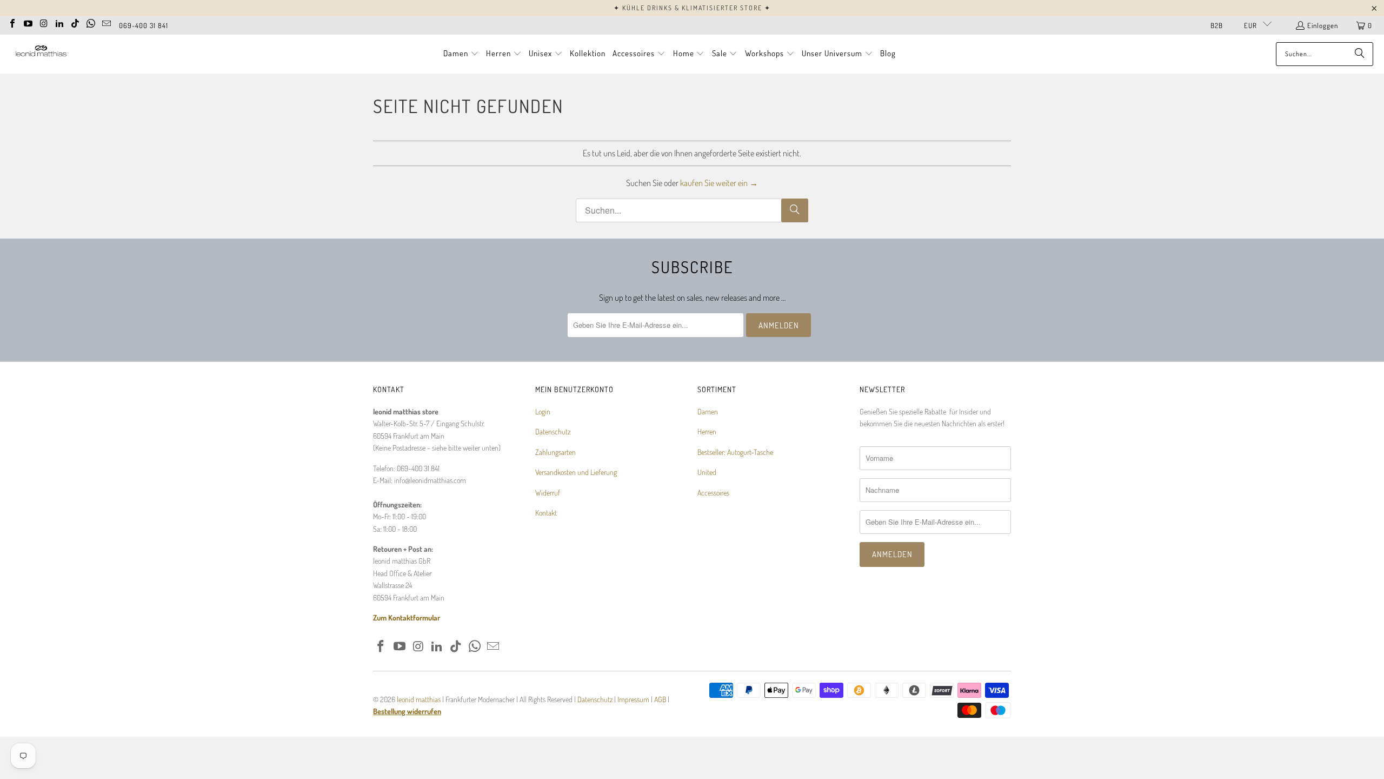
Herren (706, 431)
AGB (660, 699)
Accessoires (713, 492)
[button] (461, 54)
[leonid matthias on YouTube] (28, 22)
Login (542, 411)
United (706, 472)
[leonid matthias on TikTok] (75, 22)
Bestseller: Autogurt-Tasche (735, 452)
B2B (1216, 25)
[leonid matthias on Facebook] (12, 22)
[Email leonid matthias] (106, 22)
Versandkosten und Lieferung (576, 472)
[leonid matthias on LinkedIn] (59, 22)
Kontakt (546, 512)
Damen (707, 411)
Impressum (634, 699)
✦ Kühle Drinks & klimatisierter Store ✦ (692, 8)
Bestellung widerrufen (407, 711)
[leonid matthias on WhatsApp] (90, 22)
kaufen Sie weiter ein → (719, 182)
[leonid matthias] (40, 53)
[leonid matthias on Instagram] (43, 22)
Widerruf (547, 492)
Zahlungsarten (555, 452)
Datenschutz (552, 431)
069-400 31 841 (143, 25)
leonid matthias (419, 699)
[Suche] (1359, 54)
